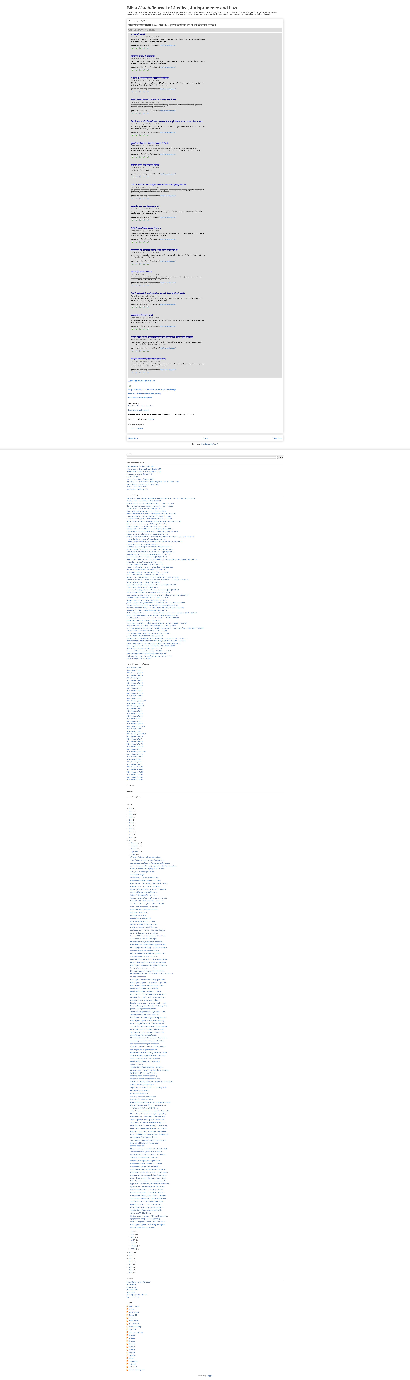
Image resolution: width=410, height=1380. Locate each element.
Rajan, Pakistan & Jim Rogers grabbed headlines (146, 1207)
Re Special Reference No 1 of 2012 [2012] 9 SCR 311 (145, 564)
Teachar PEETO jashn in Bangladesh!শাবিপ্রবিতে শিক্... (147, 1032)
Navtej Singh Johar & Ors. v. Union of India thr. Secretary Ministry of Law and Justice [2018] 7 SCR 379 (162, 613)
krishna (131, 1358)
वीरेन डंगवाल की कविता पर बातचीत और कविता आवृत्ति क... (145, 857)
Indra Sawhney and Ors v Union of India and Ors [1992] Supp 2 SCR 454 (151, 514)
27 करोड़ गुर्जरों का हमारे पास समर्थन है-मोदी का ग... (143, 892)
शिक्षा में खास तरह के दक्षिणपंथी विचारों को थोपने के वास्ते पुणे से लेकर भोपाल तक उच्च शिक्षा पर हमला (167, 121)
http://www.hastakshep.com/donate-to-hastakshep (152, 389)
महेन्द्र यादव (132, 1353)
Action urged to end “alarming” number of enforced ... (148, 889)
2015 (131, 840)
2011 (131, 1261)
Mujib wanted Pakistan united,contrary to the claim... (148, 953)
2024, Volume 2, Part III (135, 683)
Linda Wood (131, 1292)
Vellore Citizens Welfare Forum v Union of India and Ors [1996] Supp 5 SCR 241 (154, 521)
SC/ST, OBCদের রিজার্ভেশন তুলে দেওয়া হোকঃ (142, 872)
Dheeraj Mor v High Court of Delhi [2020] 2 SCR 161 (145, 648)
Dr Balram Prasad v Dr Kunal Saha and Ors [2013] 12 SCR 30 (147, 572)
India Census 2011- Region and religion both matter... (148, 1175)
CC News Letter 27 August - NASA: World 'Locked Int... (149, 1216)
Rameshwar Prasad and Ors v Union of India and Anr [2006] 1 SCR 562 (151, 552)
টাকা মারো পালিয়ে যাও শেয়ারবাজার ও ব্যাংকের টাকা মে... (144, 968)
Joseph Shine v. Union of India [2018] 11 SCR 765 (143, 620)
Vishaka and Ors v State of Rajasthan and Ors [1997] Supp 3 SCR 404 (150, 529)
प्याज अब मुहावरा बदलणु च (137, 875)
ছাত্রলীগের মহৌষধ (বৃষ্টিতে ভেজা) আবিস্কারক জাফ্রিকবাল (144, 950)
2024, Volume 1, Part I (134, 668)
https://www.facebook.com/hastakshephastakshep (144, 394)
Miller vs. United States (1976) (137, 487)
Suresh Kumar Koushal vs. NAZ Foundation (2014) (144, 471)
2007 (131, 1273)
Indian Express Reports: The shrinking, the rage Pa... (148, 1225)
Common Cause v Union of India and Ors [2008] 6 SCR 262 (147, 557)
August (133, 855)
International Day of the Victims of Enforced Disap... (148, 1117)
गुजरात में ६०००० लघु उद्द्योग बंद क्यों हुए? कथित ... (144, 1009)
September (135, 852)
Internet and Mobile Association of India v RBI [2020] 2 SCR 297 (149, 651)
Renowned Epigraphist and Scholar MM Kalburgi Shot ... (149, 1006)
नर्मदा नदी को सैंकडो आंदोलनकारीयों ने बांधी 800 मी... (144, 1158)
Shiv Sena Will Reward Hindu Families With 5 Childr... (148, 936)
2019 (131, 829)
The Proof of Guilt (133, 1297)
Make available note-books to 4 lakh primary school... (148, 962)
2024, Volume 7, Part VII (135, 744)
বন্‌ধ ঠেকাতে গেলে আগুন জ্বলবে (138, 977)
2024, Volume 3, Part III (135, 693)
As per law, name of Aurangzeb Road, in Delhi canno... (149, 1125)
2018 (131, 832)
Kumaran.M (133, 1315)
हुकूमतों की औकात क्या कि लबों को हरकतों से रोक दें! (150, 143)
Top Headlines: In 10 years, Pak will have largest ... (147, 1201)
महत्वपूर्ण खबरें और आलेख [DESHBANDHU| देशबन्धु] (145, 880)
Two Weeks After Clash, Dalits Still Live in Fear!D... (147, 904)
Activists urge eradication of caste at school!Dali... (147, 1041)
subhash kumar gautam (137, 1370)
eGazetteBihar (131, 1284)
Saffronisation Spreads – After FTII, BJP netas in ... (147, 1190)
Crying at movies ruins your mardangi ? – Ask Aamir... (148, 1055)
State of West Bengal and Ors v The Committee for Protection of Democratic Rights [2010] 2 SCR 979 (162, 559)
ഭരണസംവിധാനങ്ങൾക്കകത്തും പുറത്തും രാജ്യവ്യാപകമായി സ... (153, 866)
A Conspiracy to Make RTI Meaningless (143, 939)
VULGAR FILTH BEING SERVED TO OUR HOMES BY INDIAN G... (152, 1082)
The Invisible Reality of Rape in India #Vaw (144, 1015)
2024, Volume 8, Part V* (135, 759)
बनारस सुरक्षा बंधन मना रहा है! (138, 915)
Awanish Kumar (134, 1306)
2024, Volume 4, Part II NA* (136, 701)
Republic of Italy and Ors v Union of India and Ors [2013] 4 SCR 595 (150, 567)
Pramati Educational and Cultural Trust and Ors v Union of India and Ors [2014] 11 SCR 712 (158, 580)
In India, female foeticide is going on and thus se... (147, 869)
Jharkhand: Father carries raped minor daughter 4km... (148, 1131)
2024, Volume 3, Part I (134, 688)
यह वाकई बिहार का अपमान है (141, 272)
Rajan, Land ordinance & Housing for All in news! (147, 1029)
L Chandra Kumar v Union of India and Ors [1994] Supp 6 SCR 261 (149, 519)
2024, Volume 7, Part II (134, 731)
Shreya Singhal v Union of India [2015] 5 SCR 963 (143, 582)
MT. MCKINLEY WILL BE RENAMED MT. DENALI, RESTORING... (152, 974)
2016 (131, 837)
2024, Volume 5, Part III (135, 713)
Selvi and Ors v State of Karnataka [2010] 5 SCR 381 (144, 562)
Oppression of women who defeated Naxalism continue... (150, 1184)
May (132, 1237)
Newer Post (133, 438)
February (134, 1246)
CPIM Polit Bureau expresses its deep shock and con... (149, 959)
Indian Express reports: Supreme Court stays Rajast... (148, 965)
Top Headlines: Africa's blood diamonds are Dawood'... (149, 1026)
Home (205, 438)
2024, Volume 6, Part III (135, 724)
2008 (131, 1270)
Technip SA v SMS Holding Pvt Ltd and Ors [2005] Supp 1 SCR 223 (149, 547)
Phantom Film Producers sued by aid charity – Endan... (149, 1053)
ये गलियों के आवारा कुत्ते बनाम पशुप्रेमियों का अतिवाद (150, 78)
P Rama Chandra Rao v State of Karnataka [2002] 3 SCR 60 (147, 539)
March (133, 1243)
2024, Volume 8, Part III (135, 754)
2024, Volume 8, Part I (134, 749)
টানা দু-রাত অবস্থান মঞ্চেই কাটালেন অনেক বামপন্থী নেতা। (148, 359)
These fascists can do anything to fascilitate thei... (147, 860)
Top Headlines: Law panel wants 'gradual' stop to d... (148, 1140)
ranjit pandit (133, 1367)
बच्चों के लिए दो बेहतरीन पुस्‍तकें (142, 315)
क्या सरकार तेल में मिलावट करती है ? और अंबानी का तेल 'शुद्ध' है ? (155, 250)
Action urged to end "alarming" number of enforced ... (148, 898)
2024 (131, 814)
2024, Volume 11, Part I (135, 775)
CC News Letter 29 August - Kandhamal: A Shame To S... (149, 1070)
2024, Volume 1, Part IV (135, 675)
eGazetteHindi (131, 1287)
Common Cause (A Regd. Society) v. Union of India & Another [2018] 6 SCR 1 (153, 605)
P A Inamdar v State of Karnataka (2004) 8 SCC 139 (144, 544)
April (132, 1240)
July (132, 1231)
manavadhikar (133, 1361)
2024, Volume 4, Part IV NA (136, 706)
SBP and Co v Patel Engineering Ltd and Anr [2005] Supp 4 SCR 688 (150, 549)
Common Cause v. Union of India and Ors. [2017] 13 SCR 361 (148, 598)
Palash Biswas (134, 1321)
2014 (131, 1252)
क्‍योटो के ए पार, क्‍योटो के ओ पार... (139, 913)
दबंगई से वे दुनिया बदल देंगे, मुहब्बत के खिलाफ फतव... (144, 1050)
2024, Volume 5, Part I (134, 708)
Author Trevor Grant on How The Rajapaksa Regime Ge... (150, 1111)
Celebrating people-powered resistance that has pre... (148, 1169)
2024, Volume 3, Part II (134, 691)
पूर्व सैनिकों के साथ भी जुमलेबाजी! (143, 56)
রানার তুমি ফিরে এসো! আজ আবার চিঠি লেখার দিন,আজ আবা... (145, 1058)
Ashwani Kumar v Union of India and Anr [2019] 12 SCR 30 (147, 631)
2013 (131, 1255)
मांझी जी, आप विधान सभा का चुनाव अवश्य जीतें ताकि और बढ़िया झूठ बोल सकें (158, 185)
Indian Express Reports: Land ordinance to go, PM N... (148, 983)
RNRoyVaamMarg (135, 1327)
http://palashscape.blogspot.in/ (138, 410)
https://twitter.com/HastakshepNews (140, 397)
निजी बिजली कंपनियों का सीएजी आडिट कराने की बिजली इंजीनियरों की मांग (158, 293)
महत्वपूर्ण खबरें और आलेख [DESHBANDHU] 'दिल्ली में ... (146, 1210)
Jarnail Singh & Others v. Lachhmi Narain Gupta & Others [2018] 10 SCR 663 (153, 618)
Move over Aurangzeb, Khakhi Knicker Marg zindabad (148, 1128)
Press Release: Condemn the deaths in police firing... (148, 1178)
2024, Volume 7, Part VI (135, 741)
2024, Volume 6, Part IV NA (136, 726)
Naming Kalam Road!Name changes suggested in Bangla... (150, 1102)
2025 (131, 811)
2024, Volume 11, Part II (135, 777)
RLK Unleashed (134, 1324)
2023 (131, 817)
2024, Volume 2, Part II (134, 680)
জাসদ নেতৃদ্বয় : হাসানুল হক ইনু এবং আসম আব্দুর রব (143, 1096)
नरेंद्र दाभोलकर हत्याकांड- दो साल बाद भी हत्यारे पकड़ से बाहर (153, 100)
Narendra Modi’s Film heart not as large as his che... (148, 945)
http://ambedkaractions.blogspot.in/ (140, 406)
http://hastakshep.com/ (168, 45)
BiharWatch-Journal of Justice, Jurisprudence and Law (182, 8)
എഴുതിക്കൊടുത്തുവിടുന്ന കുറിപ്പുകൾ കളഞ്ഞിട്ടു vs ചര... (150, 863)
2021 (131, 823)
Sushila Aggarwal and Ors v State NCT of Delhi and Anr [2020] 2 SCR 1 (151, 646)
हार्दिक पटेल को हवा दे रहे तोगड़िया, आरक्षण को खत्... (144, 924)
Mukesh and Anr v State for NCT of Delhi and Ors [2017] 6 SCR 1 (149, 592)
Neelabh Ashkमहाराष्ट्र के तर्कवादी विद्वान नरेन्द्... (144, 927)
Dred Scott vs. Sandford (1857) (137, 489)
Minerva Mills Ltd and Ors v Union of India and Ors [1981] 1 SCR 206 (150, 503)
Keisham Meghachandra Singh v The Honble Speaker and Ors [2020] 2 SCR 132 (154, 643)
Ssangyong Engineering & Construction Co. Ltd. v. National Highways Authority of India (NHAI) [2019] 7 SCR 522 (165, 628)
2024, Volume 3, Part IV (135, 696)
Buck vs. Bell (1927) (133, 476)
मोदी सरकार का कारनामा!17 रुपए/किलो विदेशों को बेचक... (145, 1079)
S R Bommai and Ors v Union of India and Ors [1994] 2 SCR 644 (149, 516)
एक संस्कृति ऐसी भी (138, 34)
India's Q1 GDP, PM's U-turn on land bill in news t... (147, 901)
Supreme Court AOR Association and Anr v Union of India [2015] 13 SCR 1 (152, 585)
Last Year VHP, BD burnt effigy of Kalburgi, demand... (148, 1017)
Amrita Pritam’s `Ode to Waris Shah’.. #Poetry (145, 886)
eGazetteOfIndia (132, 1290)
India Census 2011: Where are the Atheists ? (145, 1000)
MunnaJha (132, 1318)
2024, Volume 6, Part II (134, 721)
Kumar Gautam (134, 1312)
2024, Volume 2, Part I (134, 678)
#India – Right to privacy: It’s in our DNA (144, 933)
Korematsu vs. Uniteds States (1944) (139, 474)
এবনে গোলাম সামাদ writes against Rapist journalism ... (146, 1152)
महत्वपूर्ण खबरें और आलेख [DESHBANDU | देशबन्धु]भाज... (146, 1067)
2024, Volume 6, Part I (134, 719)
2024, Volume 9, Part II (134, 764)
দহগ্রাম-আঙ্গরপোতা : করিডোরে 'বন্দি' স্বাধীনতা (141, 1099)
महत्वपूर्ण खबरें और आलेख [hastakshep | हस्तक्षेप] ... (145, 988)
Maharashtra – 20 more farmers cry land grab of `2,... (148, 1114)
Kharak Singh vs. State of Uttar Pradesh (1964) (143, 484)
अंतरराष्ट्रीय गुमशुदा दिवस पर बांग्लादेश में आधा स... (143, 1035)
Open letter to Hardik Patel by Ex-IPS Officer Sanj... (147, 1187)
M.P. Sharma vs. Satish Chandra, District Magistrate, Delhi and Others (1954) (153, 482)
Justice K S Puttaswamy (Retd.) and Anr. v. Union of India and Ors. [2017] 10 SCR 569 (156, 603)
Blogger (209, 1376)
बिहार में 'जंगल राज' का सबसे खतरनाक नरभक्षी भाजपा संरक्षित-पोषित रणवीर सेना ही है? (162, 337)
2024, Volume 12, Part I (135, 780)
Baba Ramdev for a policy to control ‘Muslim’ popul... (148, 1003)
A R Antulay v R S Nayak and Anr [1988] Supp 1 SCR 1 (145, 509)
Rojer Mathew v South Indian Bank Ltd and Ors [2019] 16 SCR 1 (149, 633)
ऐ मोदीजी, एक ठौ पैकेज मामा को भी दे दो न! (146, 228)
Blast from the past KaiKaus (140, 1090)
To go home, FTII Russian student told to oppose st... (148, 1123)
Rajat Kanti (132, 1329)
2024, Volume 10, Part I (135, 767)
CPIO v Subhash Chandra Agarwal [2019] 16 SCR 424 (145, 636)
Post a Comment (137, 429)
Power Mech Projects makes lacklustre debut (146, 1204)
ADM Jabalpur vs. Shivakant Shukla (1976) (141, 466)
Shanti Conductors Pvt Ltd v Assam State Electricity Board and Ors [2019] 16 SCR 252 (156, 641)
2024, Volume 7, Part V (134, 739)
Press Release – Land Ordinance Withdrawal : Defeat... (149, 883)
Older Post (277, 438)
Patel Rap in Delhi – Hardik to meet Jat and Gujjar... (147, 930)
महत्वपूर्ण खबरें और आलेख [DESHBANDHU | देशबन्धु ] (146, 1163)
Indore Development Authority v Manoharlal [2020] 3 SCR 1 (147, 653)
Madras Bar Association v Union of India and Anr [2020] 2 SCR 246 (149, 656)
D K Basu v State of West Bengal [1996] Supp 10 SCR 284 (146, 524)
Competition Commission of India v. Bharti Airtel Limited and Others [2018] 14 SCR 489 (157, 623)
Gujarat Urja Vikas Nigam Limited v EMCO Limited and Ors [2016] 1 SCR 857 (153, 590)
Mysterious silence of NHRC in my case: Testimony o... (149, 1038)
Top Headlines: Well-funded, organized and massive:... (148, 1198)
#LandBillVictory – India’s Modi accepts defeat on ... (148, 997)
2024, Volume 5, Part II (134, 711)
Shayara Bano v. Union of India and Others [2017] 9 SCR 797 (147, 600)
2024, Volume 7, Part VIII (135, 747)
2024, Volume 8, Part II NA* (136, 752)
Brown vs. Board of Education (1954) (139, 659)
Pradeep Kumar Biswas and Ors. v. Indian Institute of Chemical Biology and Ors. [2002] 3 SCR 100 (160, 537)
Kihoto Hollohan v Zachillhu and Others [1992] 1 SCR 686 (146, 511)
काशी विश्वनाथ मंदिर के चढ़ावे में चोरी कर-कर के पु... (143, 1076)
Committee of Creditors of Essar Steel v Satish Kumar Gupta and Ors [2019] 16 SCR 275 (157, 638)
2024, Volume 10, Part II (135, 769)
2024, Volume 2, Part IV (135, 685)
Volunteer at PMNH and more (140, 1213)
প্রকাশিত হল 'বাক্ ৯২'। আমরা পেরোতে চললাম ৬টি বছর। (144, 878)
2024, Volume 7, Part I (134, 729)
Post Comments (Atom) (209, 444)
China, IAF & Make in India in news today (144, 1143)
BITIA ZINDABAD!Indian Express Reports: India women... (149, 1134)
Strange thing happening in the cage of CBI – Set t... (148, 1012)
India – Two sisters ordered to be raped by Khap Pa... (148, 1181)
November (134, 846)
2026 (131, 808)
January (133, 1249)
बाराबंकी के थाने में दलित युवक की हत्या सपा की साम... (144, 910)
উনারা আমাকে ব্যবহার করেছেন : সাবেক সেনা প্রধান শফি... (144, 956)
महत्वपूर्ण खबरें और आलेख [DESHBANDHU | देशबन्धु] (145, 991)
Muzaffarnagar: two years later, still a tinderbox (146, 942)
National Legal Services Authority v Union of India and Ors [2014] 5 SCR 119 (153, 577)
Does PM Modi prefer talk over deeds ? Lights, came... (149, 1172)
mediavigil (132, 1364)
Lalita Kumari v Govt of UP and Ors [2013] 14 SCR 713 (145, 575)
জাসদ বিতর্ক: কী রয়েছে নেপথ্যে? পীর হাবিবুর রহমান (142, 1228)
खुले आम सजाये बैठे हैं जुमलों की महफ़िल (145, 165)
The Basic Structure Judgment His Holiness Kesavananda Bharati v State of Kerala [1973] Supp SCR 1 (161, 498)
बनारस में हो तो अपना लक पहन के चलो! (140, 918)
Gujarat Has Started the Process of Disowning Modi (148, 1087)
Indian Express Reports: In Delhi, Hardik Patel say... (147, 1020)
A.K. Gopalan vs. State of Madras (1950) (140, 479)
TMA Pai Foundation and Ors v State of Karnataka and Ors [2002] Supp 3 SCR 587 (155, 542)
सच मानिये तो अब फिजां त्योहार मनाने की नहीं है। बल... (144, 1108)
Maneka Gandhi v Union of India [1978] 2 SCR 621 (144, 501)
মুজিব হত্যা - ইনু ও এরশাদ (136, 1064)
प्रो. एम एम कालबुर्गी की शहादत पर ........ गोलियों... (143, 921)
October (134, 849)
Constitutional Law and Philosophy (138, 1282)
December (134, 843)
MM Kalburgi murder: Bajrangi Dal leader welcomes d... (149, 947)
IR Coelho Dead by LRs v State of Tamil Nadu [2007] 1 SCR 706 (148, 554)
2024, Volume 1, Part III (135, 673)
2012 (131, 1258)
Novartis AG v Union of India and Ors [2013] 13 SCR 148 (146, 570)
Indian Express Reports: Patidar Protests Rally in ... (147, 985)
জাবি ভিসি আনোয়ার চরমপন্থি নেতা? (139, 1093)
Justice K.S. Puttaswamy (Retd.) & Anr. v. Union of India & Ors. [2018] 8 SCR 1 (153, 615)
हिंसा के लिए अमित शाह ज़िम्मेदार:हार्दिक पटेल (142, 1085)
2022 (131, 820)
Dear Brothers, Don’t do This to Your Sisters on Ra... (148, 1105)
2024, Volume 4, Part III (135, 703)
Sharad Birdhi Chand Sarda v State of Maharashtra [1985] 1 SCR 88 (150, 506)
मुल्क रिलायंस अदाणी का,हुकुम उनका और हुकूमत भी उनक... (145, 1160)
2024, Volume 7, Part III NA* (136, 734)
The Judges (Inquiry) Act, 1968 (137, 1295)
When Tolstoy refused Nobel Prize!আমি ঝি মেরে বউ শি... (147, 1023)
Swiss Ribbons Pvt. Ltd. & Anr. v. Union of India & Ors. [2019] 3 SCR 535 (151, 626)
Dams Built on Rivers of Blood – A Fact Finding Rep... (148, 1195)
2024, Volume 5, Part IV (135, 716)
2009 (131, 1267)
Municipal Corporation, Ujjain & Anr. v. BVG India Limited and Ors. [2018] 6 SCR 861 (155, 608)
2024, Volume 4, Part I (134, 698)
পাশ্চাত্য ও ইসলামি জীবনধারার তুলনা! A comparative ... (145, 907)
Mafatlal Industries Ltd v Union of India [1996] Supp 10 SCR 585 (148, 526)
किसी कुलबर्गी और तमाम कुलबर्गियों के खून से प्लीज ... (144, 895)
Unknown (132, 1335)
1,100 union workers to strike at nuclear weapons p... (148, 1047)
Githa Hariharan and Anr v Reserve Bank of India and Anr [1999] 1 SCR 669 (152, 531)
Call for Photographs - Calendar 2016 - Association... (148, 1222)
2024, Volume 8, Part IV (135, 757)
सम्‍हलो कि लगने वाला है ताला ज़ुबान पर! (145, 206)
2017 (131, 835)
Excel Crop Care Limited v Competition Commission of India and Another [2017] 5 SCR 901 (158, 595)
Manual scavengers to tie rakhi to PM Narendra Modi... (149, 1149)
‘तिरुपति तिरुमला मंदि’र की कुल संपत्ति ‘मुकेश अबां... (143, 1073)
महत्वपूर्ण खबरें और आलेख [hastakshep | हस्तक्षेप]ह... (145, 1219)
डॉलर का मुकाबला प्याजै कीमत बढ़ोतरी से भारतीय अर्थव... (145, 1044)
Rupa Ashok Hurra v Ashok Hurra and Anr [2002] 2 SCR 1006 (147, 534)
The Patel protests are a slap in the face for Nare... (147, 1120)
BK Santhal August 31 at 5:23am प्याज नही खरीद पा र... (147, 971)
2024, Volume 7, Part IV (135, 736)
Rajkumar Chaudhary (136, 1332)
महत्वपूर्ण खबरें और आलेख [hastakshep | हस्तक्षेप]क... (145, 1061)
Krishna (131, 1309)
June (132, 1234)
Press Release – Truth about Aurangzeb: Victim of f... (148, 994)
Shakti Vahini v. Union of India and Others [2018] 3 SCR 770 (147, 610)
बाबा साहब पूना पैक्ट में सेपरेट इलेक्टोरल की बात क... (144, 1137)
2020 (131, 826)
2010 (131, 1264)
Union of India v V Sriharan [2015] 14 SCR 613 (142, 587)
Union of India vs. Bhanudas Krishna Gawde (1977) (144, 469)
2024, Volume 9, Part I (134, 762)
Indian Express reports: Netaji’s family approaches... (148, 980)
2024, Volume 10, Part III (135, 772)
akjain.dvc (132, 1355)
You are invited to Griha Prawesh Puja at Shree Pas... (148, 1155)
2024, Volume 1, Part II (134, 670)
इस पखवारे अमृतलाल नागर (137, 1146)
